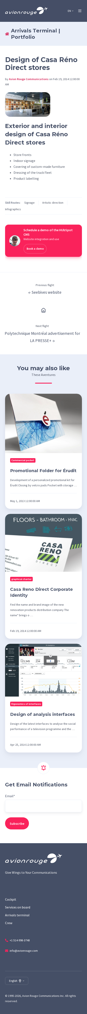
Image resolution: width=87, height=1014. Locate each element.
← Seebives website (44, 292)
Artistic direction (52, 202)
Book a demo (35, 248)
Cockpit (10, 899)
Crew (8, 923)
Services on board (17, 907)
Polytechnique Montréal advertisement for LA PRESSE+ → (42, 337)
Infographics (13, 209)
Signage (29, 202)
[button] (80, 11)
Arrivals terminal (17, 915)
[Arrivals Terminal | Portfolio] (43, 309)
